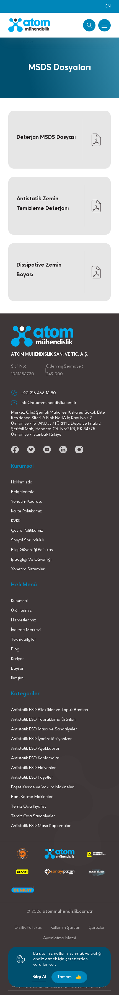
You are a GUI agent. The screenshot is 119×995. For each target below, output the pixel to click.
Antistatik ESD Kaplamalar (35, 758)
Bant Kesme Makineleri (32, 797)
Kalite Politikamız (26, 511)
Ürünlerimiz (21, 610)
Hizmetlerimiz (23, 620)
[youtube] (15, 449)
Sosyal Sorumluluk (27, 540)
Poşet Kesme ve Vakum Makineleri (42, 787)
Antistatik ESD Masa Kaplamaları (41, 826)
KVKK (15, 521)
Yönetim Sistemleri (28, 569)
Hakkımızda (21, 482)
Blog (15, 649)
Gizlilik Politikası (28, 927)
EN (108, 6)
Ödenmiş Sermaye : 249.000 (64, 370)
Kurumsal (19, 601)
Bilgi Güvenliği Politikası (32, 550)
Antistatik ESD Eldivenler (33, 768)
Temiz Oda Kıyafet (28, 806)
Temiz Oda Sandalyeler (33, 816)
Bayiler (17, 668)
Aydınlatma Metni (59, 938)
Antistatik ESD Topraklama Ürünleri (43, 719)
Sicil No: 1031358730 (22, 370)
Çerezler (97, 927)
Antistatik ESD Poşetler (32, 777)
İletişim (17, 678)
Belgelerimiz (22, 492)
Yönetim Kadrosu (26, 501)
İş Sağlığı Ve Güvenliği (31, 559)
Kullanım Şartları (65, 927)
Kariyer (17, 659)
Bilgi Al (39, 977)
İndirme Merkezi (26, 630)
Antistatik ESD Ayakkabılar (35, 748)
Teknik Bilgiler (23, 639)
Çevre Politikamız (27, 530)
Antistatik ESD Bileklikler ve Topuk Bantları (49, 710)
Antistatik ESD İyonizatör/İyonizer (41, 739)
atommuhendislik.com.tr (68, 911)
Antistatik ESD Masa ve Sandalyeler (44, 729)
